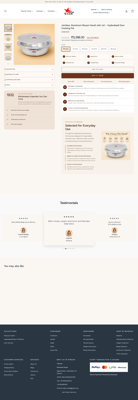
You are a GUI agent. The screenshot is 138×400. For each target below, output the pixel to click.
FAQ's (8, 85)
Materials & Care (12, 74)
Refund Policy (8, 375)
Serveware (51, 11)
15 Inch (65, 49)
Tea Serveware (88, 343)
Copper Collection (122, 343)
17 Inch (75, 49)
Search (33, 375)
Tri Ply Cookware (122, 354)
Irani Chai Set (8, 343)
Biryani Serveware (89, 350)
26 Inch (113, 49)
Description (10, 69)
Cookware (39, 11)
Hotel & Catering (106, 9)
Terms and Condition (11, 371)
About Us (33, 364)
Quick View (19, 301)
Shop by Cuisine (26, 11)
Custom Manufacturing (101, 12)
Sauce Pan (54, 350)
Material (94, 9)
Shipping (74, 40)
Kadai (52, 343)
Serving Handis (88, 339)
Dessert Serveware (89, 347)
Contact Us (34, 371)
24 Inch (104, 49)
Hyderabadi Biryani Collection (14, 339)
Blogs (32, 368)
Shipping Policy (9, 368)
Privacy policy (8, 364)
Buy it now (98, 76)
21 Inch (94, 49)
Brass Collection (121, 347)
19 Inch (84, 49)
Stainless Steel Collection (125, 339)
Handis (52, 339)
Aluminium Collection (123, 350)
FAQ (32, 379)
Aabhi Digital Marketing (69, 392)
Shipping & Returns (13, 80)
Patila (52, 347)
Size (63, 45)
